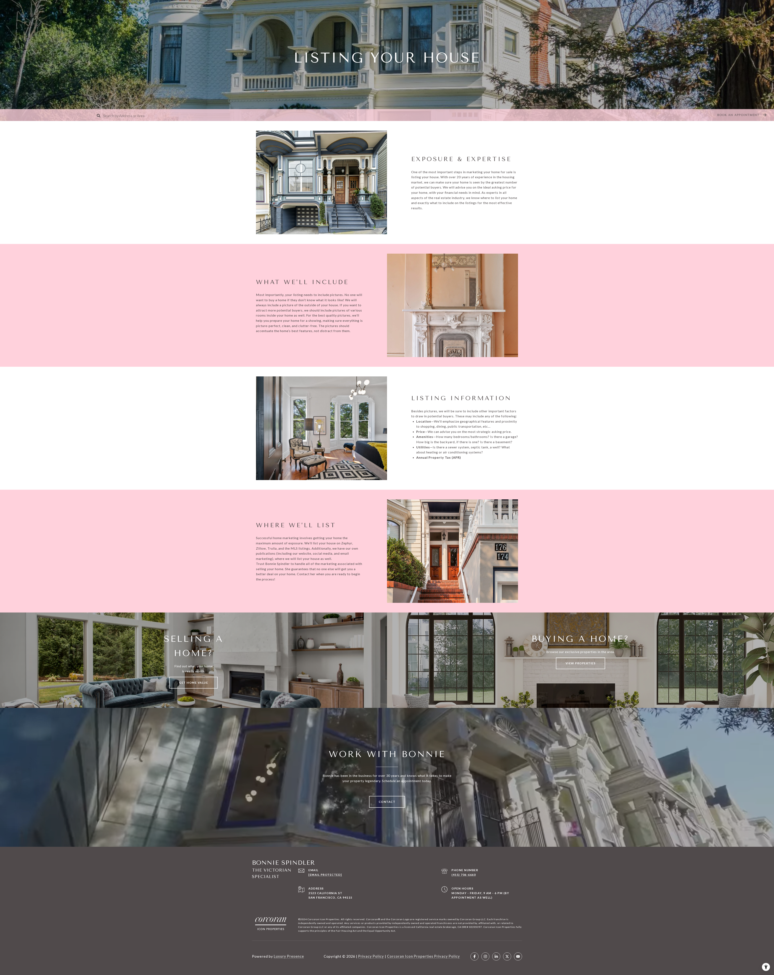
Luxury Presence (289, 956)
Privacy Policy (371, 956)
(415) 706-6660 (464, 874)
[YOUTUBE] (518, 956)
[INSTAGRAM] (485, 956)
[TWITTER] (507, 956)
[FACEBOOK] (474, 956)
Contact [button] (387, 801)
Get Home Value (193, 682)
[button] (741, 115)
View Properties (581, 663)
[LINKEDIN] (496, 956)
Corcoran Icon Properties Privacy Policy (423, 956)
